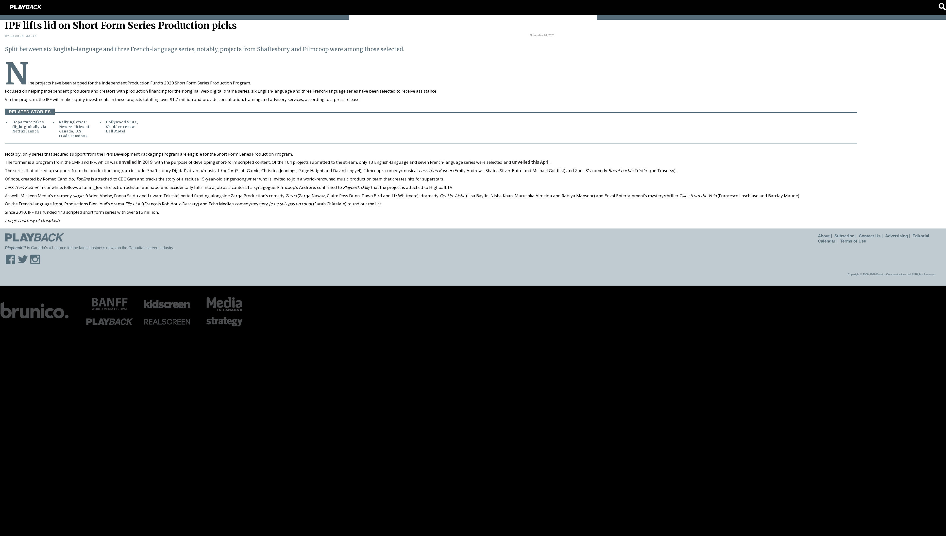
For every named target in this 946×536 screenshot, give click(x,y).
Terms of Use (851, 241)
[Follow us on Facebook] (10, 262)
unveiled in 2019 (135, 162)
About (823, 235)
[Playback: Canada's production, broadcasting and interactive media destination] (26, 7)
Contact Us (866, 235)
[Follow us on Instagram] (35, 262)
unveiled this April (531, 162)
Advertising (892, 235)
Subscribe (842, 235)
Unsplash (50, 220)
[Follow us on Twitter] (23, 262)
